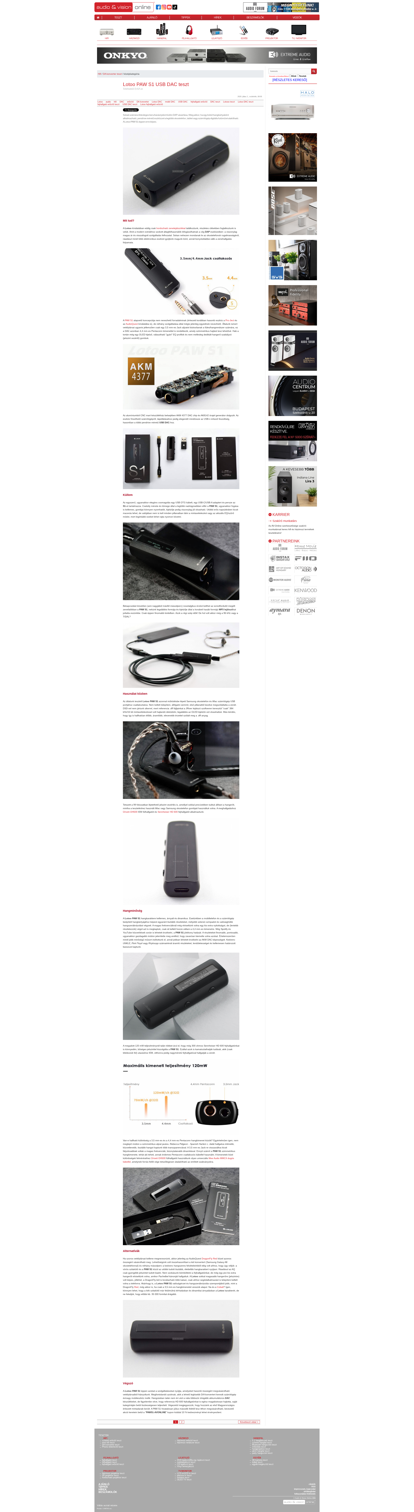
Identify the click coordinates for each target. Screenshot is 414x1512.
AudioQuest (132, 324)
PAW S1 (129, 320)
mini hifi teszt (108, 1442)
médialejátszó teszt (186, 1462)
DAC (122, 102)
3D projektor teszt (110, 1475)
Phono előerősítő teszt (112, 1447)
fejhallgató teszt (109, 1460)
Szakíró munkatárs (284, 521)
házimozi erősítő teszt (187, 1440)
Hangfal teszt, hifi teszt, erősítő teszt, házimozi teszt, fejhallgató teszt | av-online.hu (130, 7)
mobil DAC (170, 102)
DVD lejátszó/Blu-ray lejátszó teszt (193, 1460)
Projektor (270, 31)
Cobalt (220, 1287)
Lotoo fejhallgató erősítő (151, 104)
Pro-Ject (229, 320)
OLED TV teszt (184, 1479)
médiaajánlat (310, 1491)
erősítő (130, 102)
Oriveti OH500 (130, 812)
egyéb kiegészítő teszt (262, 1464)
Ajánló (103, 1484)
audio (108, 102)
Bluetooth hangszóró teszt (264, 1444)
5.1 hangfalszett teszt (262, 1440)
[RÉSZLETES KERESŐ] (289, 80)
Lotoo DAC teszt (245, 102)
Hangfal (159, 31)
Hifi (103, 31)
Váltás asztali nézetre (107, 1505)
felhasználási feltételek (305, 1494)
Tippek (103, 1487)
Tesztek (103, 1435)
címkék (312, 1484)
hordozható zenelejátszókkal (170, 228)
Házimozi (132, 31)
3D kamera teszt (260, 1460)
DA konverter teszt (112, 74)
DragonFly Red (209, 1258)
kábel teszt (257, 1462)
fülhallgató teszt (109, 1462)
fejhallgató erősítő (199, 102)
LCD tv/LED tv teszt (186, 1473)
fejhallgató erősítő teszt (109, 104)
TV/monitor (299, 38)
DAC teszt (215, 102)
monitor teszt (183, 1477)
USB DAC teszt (130, 104)
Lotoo (100, 102)
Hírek (102, 1489)
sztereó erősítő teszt (111, 1440)
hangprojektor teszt (261, 1449)
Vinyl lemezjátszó (185, 1466)
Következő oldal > (249, 1422)
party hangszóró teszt (262, 1453)
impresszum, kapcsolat (305, 1489)
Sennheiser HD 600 (168, 812)
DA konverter (143, 102)
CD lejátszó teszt (185, 1464)
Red (136, 1287)
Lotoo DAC (157, 102)
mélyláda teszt (259, 1447)
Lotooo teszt (229, 102)
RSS (313, 1486)
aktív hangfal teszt (261, 1451)
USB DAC (183, 102)
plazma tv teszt (184, 1475)
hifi (115, 102)
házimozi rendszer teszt (188, 1442)
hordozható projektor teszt (114, 1477)
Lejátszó (214, 31)
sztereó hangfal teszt (262, 1442)
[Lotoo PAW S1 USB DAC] (181, 171)
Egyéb (240, 31)
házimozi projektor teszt (113, 1473)
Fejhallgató (188, 31)
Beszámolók (107, 1492)
